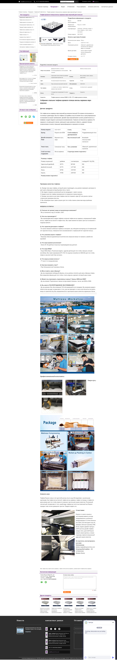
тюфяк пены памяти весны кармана (50, 568)
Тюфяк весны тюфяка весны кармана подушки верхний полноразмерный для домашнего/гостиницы (92, 611)
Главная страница (42, 6)
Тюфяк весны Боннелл (25, 19)
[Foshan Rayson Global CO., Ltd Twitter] (59, 629)
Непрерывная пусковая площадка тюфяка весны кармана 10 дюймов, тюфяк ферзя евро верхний (67, 612)
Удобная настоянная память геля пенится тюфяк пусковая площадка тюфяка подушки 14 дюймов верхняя (45, 612)
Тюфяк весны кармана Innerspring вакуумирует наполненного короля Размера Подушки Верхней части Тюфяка (57, 612)
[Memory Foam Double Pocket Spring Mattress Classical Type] (52, 27)
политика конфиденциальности (29, 658)
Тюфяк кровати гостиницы (25, 22)
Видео (63, 6)
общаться (73, 59)
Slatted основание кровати (25, 44)
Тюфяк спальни (23, 34)
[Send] (113, 657)
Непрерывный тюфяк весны (26, 24)
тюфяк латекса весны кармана (66, 568)
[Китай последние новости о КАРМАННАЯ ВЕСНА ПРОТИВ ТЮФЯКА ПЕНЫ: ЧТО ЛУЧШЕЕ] (20, 630)
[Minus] (113, 622)
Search (76, 1)
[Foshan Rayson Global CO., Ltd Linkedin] (51, 629)
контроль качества (93, 6)
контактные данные (107, 6)
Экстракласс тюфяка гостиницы (27, 47)
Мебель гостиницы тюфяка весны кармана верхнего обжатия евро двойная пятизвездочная (80, 611)
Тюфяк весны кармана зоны (26, 29)
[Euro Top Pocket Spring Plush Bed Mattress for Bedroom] (50, 39)
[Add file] (85, 657)
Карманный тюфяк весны (40, 12)
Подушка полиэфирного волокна (27, 42)
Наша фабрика (81, 6)
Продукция (54, 6)
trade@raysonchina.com (26, 1)
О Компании (70, 6)
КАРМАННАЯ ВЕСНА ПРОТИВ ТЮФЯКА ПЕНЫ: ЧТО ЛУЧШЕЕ (33, 628)
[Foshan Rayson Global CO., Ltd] (27, 6)
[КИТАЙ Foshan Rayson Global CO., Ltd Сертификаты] (23, 57)
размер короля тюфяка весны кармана (82, 568)
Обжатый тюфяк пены (25, 32)
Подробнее (28, 631)
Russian (96, 1)
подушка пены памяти (25, 37)
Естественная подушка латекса (27, 39)
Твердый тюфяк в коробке (25, 27)
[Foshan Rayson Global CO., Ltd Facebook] (55, 629)
